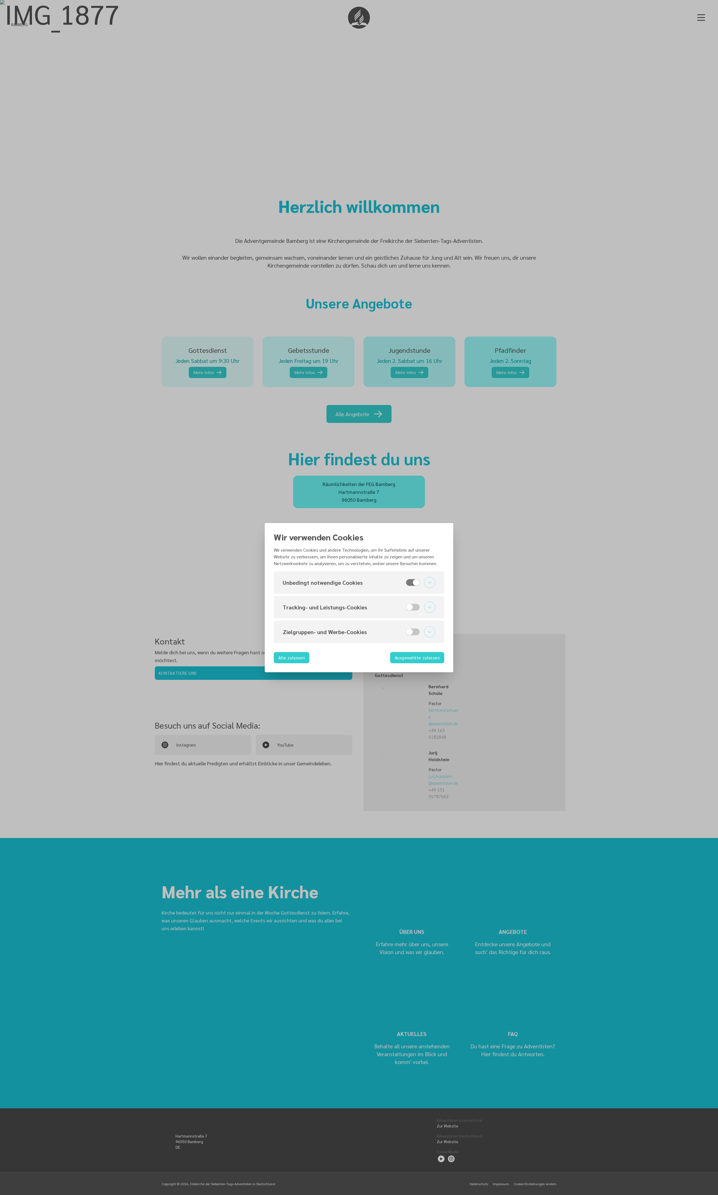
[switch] (413, 582)
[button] (359, 582)
